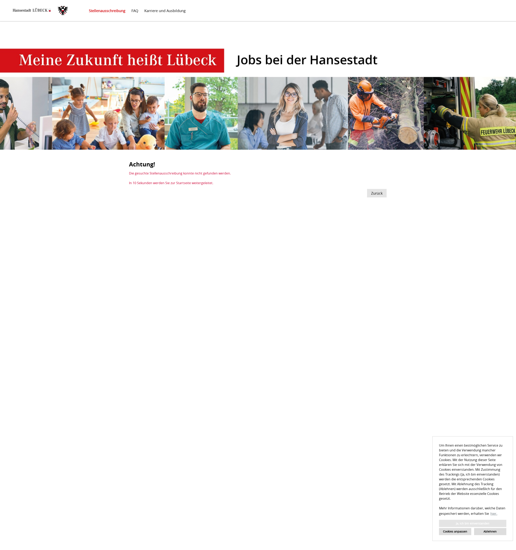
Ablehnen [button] (490, 531)
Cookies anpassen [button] (455, 531)
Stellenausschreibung (107, 10)
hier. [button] (493, 513)
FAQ (134, 10)
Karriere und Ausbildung (165, 10)
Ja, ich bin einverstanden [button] (472, 523)
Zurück (377, 193)
